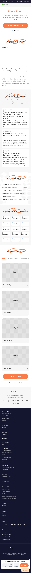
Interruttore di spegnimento (8, 467)
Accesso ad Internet (6, 479)
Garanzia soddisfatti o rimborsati (9, 498)
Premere (4, 505)
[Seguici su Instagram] (6, 524)
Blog (3, 529)
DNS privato (4, 474)
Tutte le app (4, 434)
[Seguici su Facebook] (3, 524)
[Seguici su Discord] (18, 524)
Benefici (3, 493)
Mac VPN (4, 420)
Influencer (4, 503)
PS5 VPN (4, 427)
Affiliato (3, 501)
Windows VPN (5, 423)
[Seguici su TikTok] (21, 524)
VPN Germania (5, 454)
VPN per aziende (5, 508)
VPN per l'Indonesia (6, 457)
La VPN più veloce (6, 491)
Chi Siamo (4, 518)
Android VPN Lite (5, 418)
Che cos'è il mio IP (6, 489)
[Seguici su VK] (15, 524)
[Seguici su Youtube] (12, 524)
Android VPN (5, 415)
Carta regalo (4, 532)
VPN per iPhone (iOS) (6, 413)
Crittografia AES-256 (6, 476)
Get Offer (24, 565)
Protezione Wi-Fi (5, 472)
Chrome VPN (5, 425)
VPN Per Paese (5, 481)
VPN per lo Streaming (6, 440)
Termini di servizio (6, 539)
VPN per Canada (5, 462)
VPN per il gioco (5, 444)
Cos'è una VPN (5, 486)
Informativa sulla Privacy (7, 536)
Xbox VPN (4, 430)
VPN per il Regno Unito (7, 452)
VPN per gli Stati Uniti (6, 450)
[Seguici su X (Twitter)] (9, 524)
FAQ (3, 513)
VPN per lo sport (5, 442)
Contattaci (4, 515)
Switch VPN (4, 432)
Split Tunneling (5, 469)
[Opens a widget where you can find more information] (25, 570)
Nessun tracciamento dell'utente (9, 496)
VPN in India (4, 459)
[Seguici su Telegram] (24, 524)
